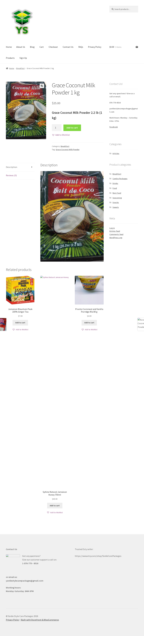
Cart (42, 46)
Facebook (113, 127)
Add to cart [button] (20, 322)
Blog (32, 46)
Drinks (115, 183)
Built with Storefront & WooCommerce (40, 619)
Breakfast (20, 68)
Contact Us (68, 46)
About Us (20, 46)
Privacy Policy (94, 46)
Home (9, 46)
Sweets (115, 207)
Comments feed (116, 234)
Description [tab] (11, 167)
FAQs (80, 46)
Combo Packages (119, 178)
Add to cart (72, 127)
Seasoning (117, 198)
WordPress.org (115, 237)
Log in (112, 228)
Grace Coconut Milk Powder (67, 149)
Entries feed (114, 231)
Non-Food (116, 193)
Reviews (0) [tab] (11, 175)
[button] (42, 86)
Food (114, 188)
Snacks (115, 202)
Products (10, 57)
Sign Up (23, 57)
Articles (115, 153)
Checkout (53, 46)
